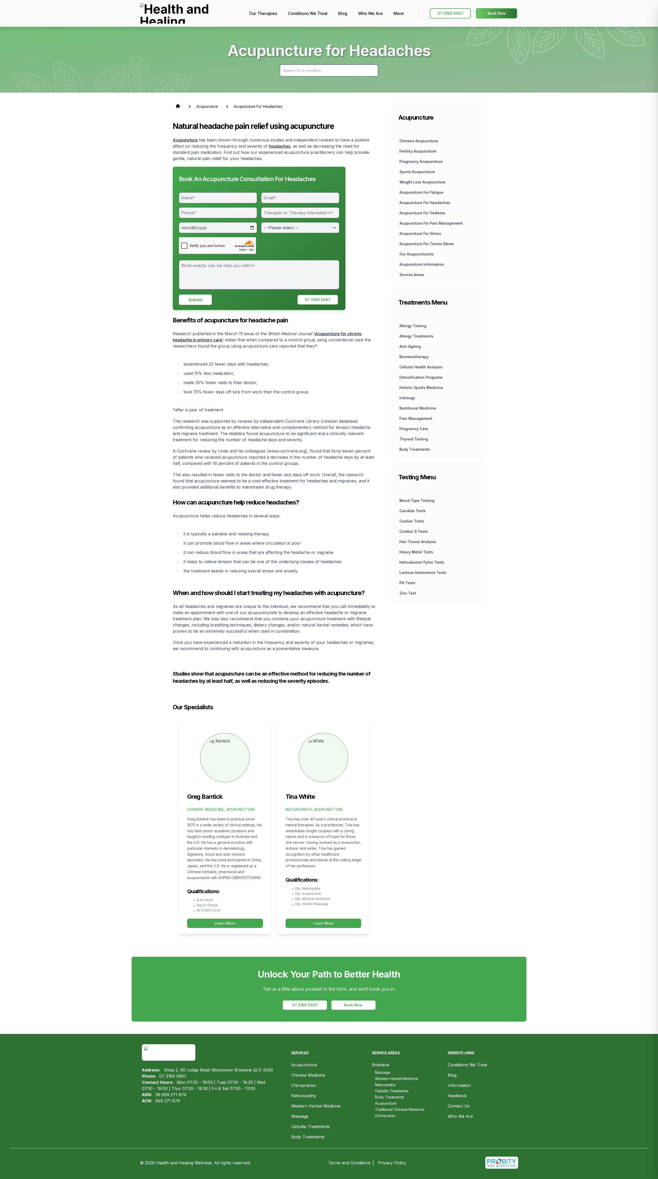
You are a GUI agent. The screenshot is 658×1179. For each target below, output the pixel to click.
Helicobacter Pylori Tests (421, 562)
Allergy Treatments (416, 336)
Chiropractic (385, 1115)
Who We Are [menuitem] (370, 13)
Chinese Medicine (308, 1075)
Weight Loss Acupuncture (422, 182)
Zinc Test (407, 593)
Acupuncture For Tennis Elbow (426, 244)
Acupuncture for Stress (420, 233)
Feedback (457, 1095)
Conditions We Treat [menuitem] (307, 13)
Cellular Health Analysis (420, 367)
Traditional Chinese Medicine (399, 1109)
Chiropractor (303, 1085)
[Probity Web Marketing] (501, 1163)
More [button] (399, 13)
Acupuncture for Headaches (424, 202)
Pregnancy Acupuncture (421, 161)
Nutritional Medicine (417, 408)
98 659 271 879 (171, 1094)
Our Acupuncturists (416, 254)
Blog (452, 1075)
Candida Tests (412, 511)
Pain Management (415, 418)
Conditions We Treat (467, 1064)
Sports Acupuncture (417, 172)
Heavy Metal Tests (416, 552)
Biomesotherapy (414, 356)
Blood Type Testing (416, 500)
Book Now (497, 13)
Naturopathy (303, 1095)
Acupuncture (186, 140)
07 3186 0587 (450, 13)
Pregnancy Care (413, 429)
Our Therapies (263, 13)
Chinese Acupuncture (418, 141)
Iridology (407, 398)
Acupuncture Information (421, 264)
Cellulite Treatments (310, 1126)
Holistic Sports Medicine (421, 387)
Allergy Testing (412, 326)
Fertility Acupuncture (417, 151)
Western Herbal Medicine (316, 1106)
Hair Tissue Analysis (417, 541)
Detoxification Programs (421, 377)
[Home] (191, 13)
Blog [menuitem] (342, 13)
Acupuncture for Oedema (422, 213)
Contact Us (459, 1106)
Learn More (225, 923)
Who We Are (460, 1116)
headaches (279, 146)
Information (459, 1085)
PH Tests (407, 583)
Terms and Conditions (349, 1162)
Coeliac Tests (411, 521)
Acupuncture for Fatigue (421, 192)
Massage (299, 1116)
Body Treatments (308, 1136)
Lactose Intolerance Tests (422, 572)
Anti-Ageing (410, 346)
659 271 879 (168, 1100)
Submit (195, 299)
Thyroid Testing (413, 439)
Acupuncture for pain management (431, 223)
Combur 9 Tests (413, 531)
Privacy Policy (392, 1162)
